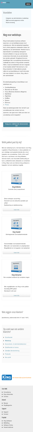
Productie (8, 354)
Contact (6, 396)
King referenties (8, 394)
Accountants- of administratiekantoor (15, 344)
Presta (7, 105)
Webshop (8, 341)
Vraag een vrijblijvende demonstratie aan (16, 125)
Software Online (8, 425)
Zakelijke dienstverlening (12, 351)
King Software (8, 421)
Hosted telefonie (8, 427)
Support (6, 412)
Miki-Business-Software (5, 5)
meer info (16, 210)
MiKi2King (6, 423)
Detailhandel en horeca (12, 347)
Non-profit (8, 357)
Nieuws (6, 403)
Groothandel (8, 337)
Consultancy (7, 392)
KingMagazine (8, 405)
